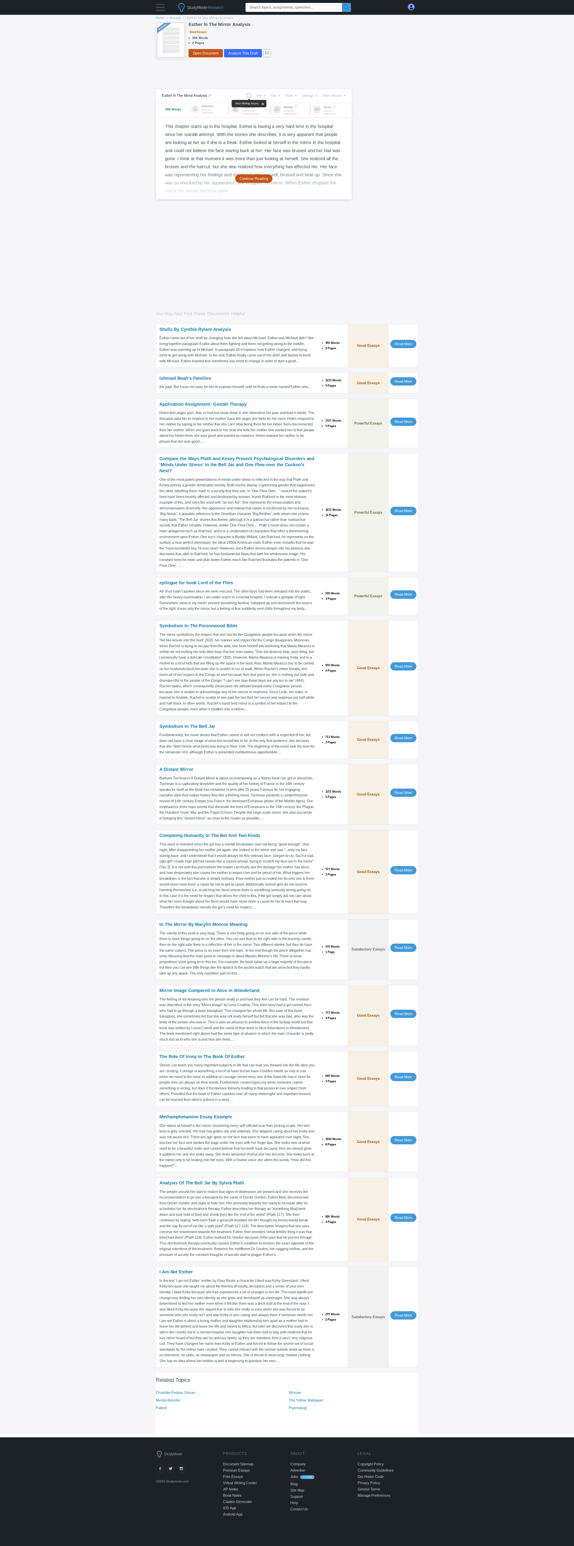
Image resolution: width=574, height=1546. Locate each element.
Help (294, 1503)
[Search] (346, 7)
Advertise (297, 1470)
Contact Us (299, 1509)
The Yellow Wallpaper (306, 1400)
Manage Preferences (374, 1495)
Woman (295, 1393)
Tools (289, 95)
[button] (160, 8)
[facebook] (161, 1471)
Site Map (297, 1490)
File (259, 95)
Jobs (294, 1477)
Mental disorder (168, 1400)
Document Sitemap (238, 1464)
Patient (161, 1408)
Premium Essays (236, 1470)
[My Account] (413, 7)
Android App (233, 1514)
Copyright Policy (370, 1464)
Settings (308, 95)
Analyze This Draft (243, 53)
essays (175, 17)
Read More (403, 344)
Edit (273, 95)
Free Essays (233, 1477)
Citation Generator (237, 1502)
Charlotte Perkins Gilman (175, 1393)
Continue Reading (253, 179)
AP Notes (230, 1489)
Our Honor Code (371, 1477)
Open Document (206, 53)
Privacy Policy (369, 1483)
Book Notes (232, 1495)
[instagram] (182, 1471)
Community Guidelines (376, 1470)
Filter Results (332, 95)
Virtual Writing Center (240, 1483)
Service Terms (369, 1489)
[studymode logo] (208, 7)
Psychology (298, 1408)
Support (296, 1497)
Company (298, 1464)
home (160, 17)
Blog (294, 1484)
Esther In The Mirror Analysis (219, 24)
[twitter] (172, 1471)
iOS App (229, 1508)
